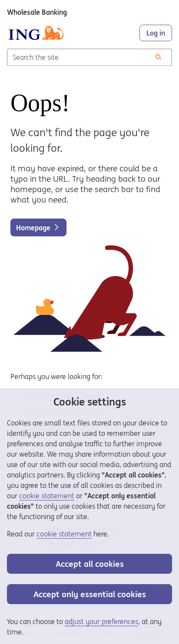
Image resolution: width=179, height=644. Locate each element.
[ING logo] (36, 33)
